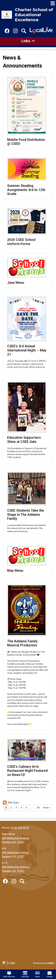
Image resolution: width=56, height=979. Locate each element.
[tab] (28, 41)
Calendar (25, 977)
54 (38, 807)
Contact (49, 977)
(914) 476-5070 (20, 827)
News (37, 977)
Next (45, 807)
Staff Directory (9, 977)
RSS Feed (13, 802)
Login (8, 963)
